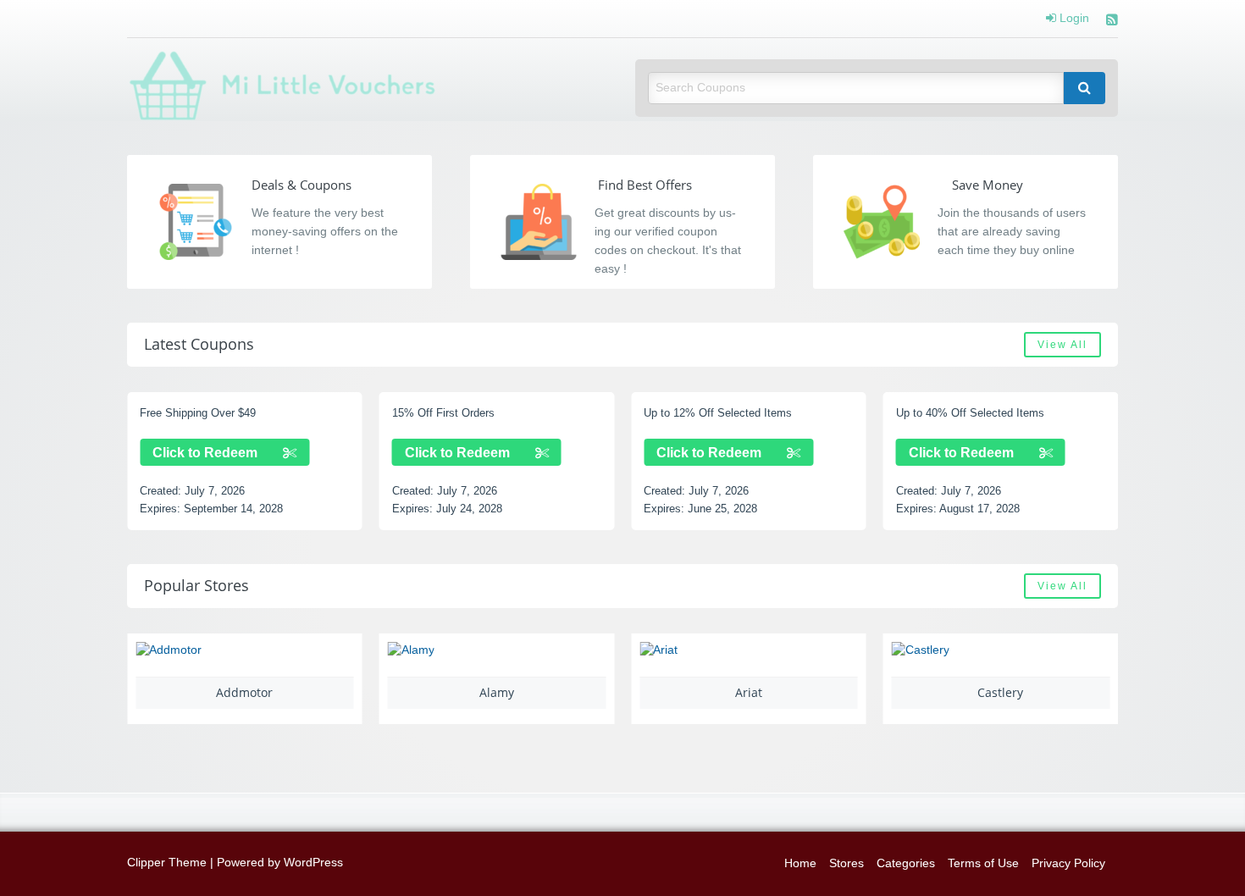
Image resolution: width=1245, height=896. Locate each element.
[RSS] (1112, 21)
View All (1062, 345)
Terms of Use (983, 863)
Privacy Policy (1068, 863)
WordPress (313, 862)
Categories (906, 863)
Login (1072, 19)
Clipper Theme (167, 862)
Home (800, 863)
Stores (846, 863)
